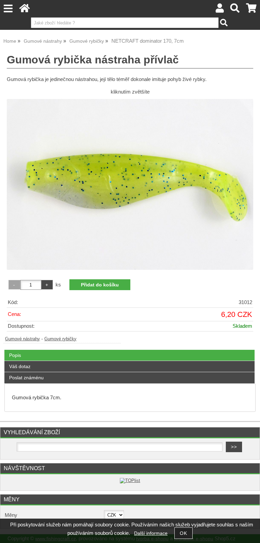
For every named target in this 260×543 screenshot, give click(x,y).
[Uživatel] (219, 10)
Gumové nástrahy (22, 339)
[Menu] (8, 8)
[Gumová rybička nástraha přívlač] (130, 184)
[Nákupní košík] (251, 10)
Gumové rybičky (60, 339)
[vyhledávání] (235, 10)
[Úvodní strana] (24, 10)
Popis (15, 355)
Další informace (151, 533)
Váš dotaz (19, 366)
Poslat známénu (26, 377)
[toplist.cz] (130, 480)
